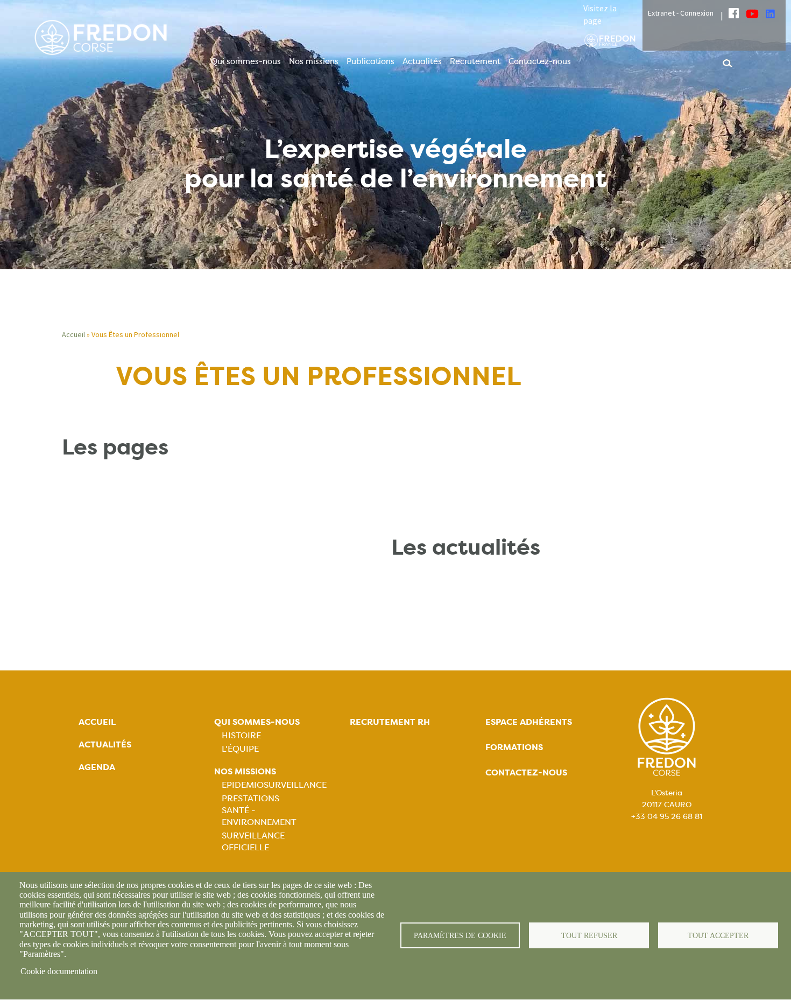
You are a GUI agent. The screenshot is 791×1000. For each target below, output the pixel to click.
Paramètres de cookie (460, 936)
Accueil (73, 334)
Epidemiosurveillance (274, 785)
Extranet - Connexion (681, 13)
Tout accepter (718, 936)
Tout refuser (589, 936)
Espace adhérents (528, 722)
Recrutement (475, 61)
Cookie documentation (58, 971)
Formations (514, 747)
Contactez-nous (539, 61)
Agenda (97, 767)
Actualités (422, 61)
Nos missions (313, 61)
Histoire (241, 735)
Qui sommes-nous (246, 61)
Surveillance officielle (253, 841)
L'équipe (240, 748)
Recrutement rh (390, 722)
